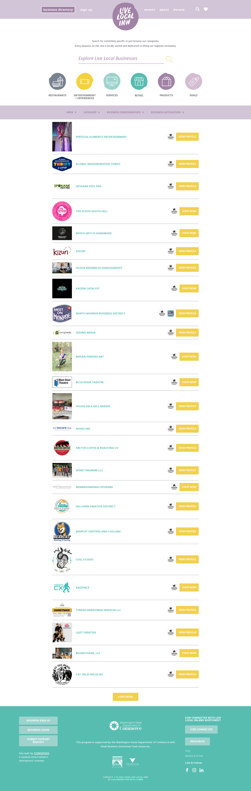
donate (179, 9)
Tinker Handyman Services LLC (98, 609)
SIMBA (139, 779)
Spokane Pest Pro (88, 186)
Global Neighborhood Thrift (98, 163)
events (149, 9)
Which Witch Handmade (94, 233)
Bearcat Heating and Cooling (98, 531)
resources (197, 741)
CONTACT (108, 777)
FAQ (187, 750)
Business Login (38, 730)
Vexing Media (86, 332)
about (164, 9)
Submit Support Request (38, 740)
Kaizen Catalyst (88, 288)
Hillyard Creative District (96, 506)
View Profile (187, 136)
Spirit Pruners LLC (89, 470)
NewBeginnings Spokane (94, 487)
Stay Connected (201, 729)
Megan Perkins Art (90, 356)
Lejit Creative (86, 632)
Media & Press (194, 755)
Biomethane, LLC (88, 653)
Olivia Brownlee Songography (99, 267)
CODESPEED (41, 753)
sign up (86, 9)
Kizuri (80, 251)
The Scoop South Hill (92, 211)
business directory (58, 9)
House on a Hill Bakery (93, 406)
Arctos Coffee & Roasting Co (97, 447)
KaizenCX (82, 587)
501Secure (83, 428)
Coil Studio (84, 559)
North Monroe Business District (100, 313)
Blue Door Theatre (90, 382)
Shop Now (189, 211)
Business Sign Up (38, 720)
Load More (125, 696)
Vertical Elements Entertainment (101, 136)
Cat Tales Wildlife (89, 674)
